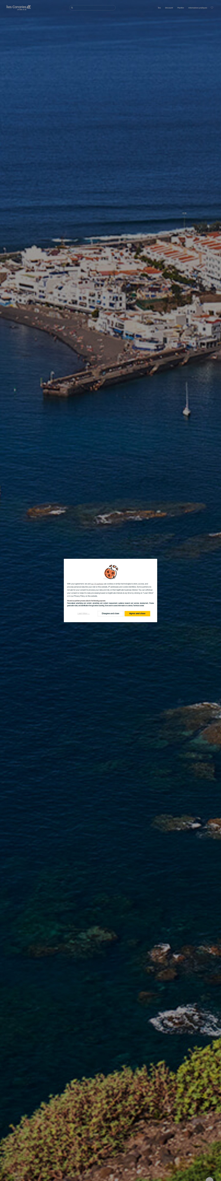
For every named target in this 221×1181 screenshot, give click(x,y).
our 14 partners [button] (97, 584)
